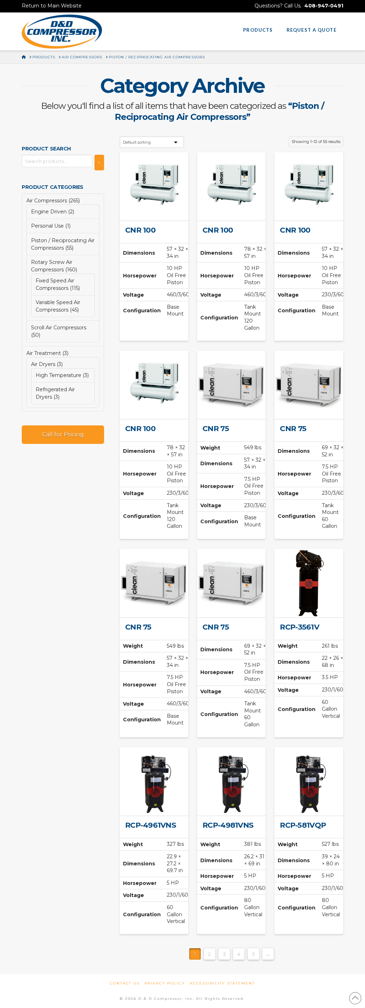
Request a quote (157, 209)
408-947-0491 (323, 5)
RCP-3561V (299, 626)
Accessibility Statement (222, 983)
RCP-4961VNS (150, 825)
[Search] (99, 162)
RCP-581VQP (303, 825)
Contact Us (125, 983)
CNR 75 (215, 428)
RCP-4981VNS (227, 825)
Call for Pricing (63, 434)
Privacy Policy (164, 983)
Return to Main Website (52, 5)
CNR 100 (140, 230)
